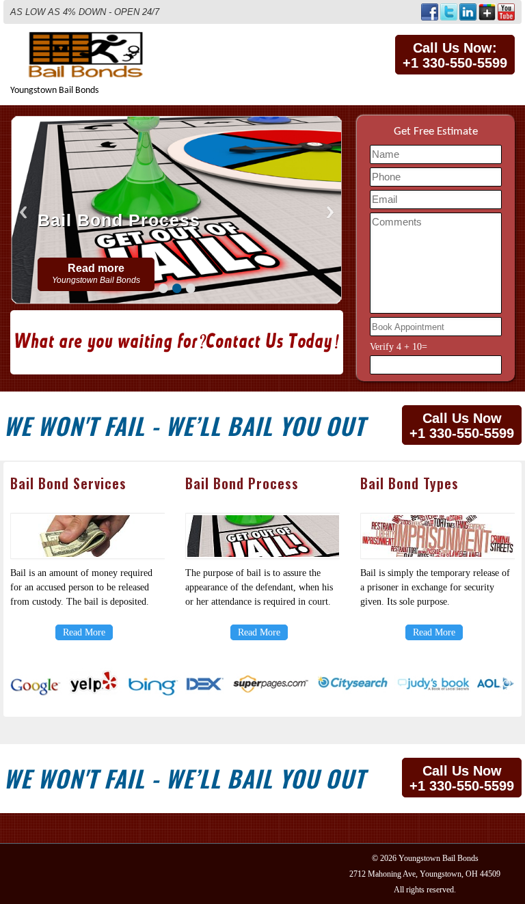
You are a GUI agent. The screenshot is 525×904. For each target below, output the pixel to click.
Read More (84, 632)
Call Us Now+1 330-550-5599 (461, 426)
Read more (96, 273)
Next (330, 212)
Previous (23, 212)
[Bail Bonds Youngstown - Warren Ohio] (89, 38)
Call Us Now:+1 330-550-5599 (455, 55)
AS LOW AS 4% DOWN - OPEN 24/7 (84, 12)
